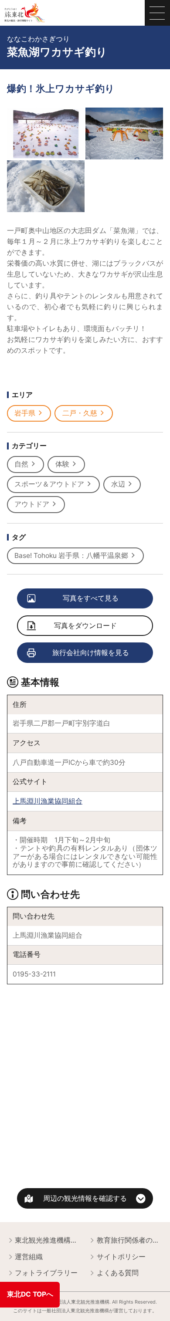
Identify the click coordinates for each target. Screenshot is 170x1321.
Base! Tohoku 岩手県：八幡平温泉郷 (71, 555)
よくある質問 (118, 1273)
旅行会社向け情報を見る (90, 653)
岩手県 (24, 413)
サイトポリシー (121, 1257)
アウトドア (31, 504)
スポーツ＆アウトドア (49, 484)
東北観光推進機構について (48, 1240)
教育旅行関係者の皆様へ (130, 1240)
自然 (21, 464)
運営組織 (29, 1257)
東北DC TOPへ (30, 1294)
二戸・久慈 (79, 413)
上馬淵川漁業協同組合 (47, 801)
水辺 (118, 484)
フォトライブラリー (46, 1273)
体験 (62, 464)
